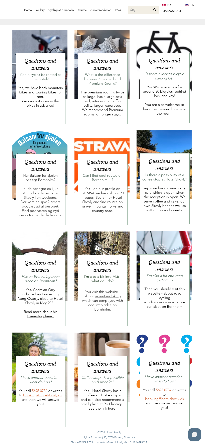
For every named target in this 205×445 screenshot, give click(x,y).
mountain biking (108, 296)
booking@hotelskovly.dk (42, 395)
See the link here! (102, 408)
